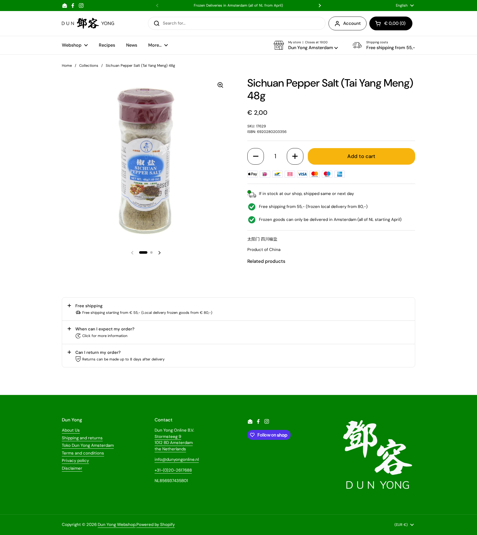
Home (67, 65)
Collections (88, 65)
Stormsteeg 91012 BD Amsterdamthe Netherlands (174, 443)
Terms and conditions (83, 453)
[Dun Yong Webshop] (88, 23)
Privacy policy (75, 460)
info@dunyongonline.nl (177, 459)
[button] (306, 45)
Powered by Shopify (155, 524)
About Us (71, 430)
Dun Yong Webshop (117, 524)
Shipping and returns (82, 438)
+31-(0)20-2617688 (173, 470)
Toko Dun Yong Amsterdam (88, 445)
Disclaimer (72, 468)
